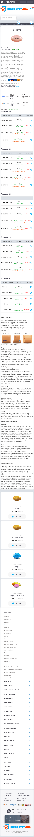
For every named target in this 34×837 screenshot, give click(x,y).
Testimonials (8, 793)
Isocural (12, 86)
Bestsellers (7, 801)
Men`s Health (21, 798)
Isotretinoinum (5, 86)
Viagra (17, 567)
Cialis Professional (17, 538)
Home (6, 798)
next (31, 22)
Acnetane (3, 85)
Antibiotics (20, 793)
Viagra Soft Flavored (17, 596)
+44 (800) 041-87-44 (10, 2)
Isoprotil (9, 85)
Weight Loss (21, 801)
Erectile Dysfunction (17, 506)
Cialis (17, 509)
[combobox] (23, 2)
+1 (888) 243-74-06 (10, 1)
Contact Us (7, 796)
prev (18, 22)
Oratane (14, 85)
